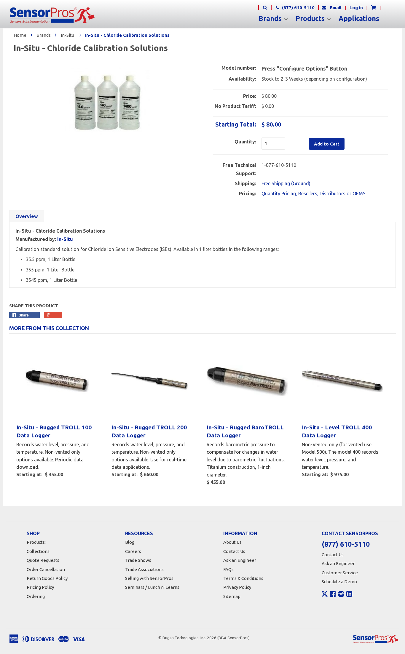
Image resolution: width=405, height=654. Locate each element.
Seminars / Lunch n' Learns (152, 587)
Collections (38, 551)
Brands (271, 18)
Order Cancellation (46, 569)
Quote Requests (43, 560)
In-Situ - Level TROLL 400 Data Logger (337, 431)
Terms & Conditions (243, 578)
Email (336, 7)
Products (311, 18)
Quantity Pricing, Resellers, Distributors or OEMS (314, 193)
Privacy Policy (237, 587)
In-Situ (67, 35)
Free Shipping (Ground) (286, 183)
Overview (26, 216)
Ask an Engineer (239, 560)
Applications (359, 18)
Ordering (36, 596)
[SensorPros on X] (325, 595)
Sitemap (231, 596)
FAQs (228, 569)
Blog (129, 542)
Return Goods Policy (47, 578)
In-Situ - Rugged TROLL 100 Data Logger (54, 431)
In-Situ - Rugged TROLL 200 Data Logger (149, 431)
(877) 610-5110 (298, 7)
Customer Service (340, 572)
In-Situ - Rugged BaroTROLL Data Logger (245, 431)
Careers (133, 551)
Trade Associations (144, 569)
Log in (356, 7)
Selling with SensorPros (149, 578)
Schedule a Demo (339, 581)
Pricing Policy (40, 587)
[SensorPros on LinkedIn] (349, 594)
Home (20, 35)
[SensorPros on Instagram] (341, 594)
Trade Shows (138, 560)
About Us (232, 542)
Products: (36, 542)
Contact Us (234, 551)
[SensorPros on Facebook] (333, 594)
